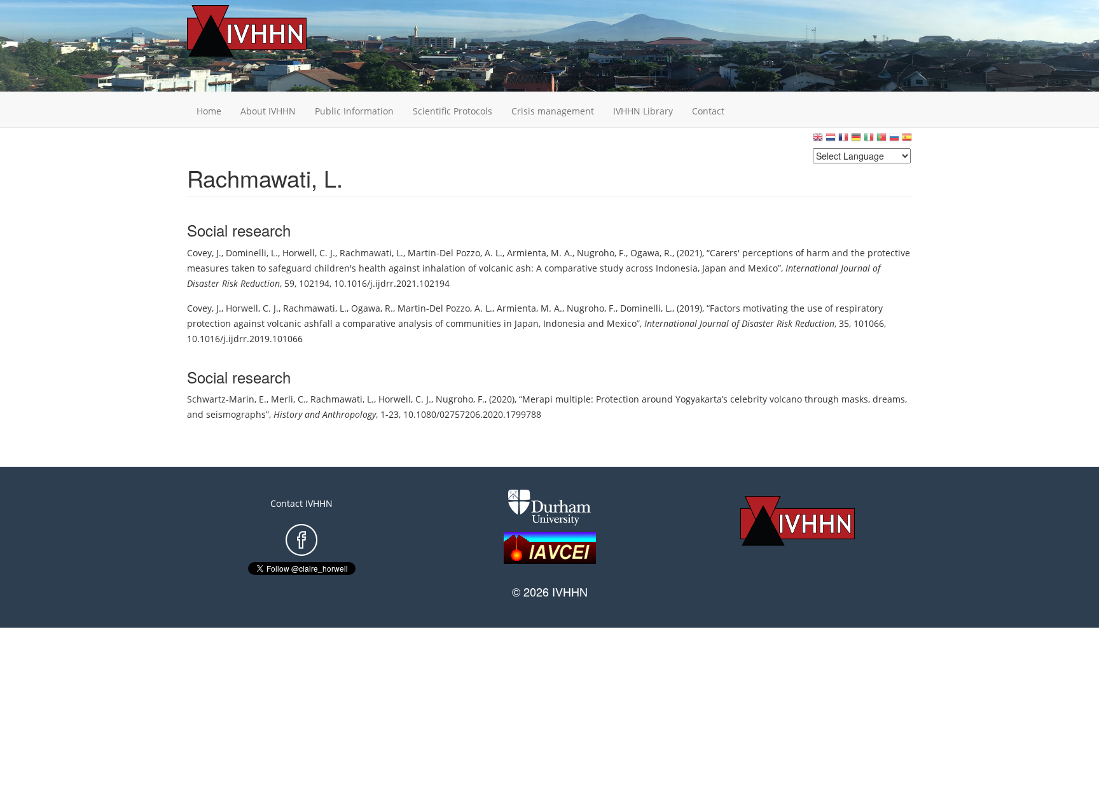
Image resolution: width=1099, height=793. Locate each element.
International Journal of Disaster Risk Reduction (739, 323)
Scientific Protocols (452, 111)
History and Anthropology (324, 414)
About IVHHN (268, 111)
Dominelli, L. (252, 253)
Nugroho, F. (601, 253)
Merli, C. (288, 399)
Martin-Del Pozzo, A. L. (455, 253)
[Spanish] (907, 140)
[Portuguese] (881, 140)
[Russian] (894, 140)
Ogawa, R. (651, 253)
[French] (843, 140)
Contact (708, 111)
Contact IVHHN (301, 503)
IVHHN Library (643, 111)
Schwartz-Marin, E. (226, 399)
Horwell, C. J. (308, 253)
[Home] (266, 31)
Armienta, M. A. (539, 253)
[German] (856, 140)
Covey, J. (204, 253)
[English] (818, 140)
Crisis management (552, 111)
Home (209, 111)
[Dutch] (831, 140)
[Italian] (869, 140)
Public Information (354, 111)
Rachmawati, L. (371, 253)
